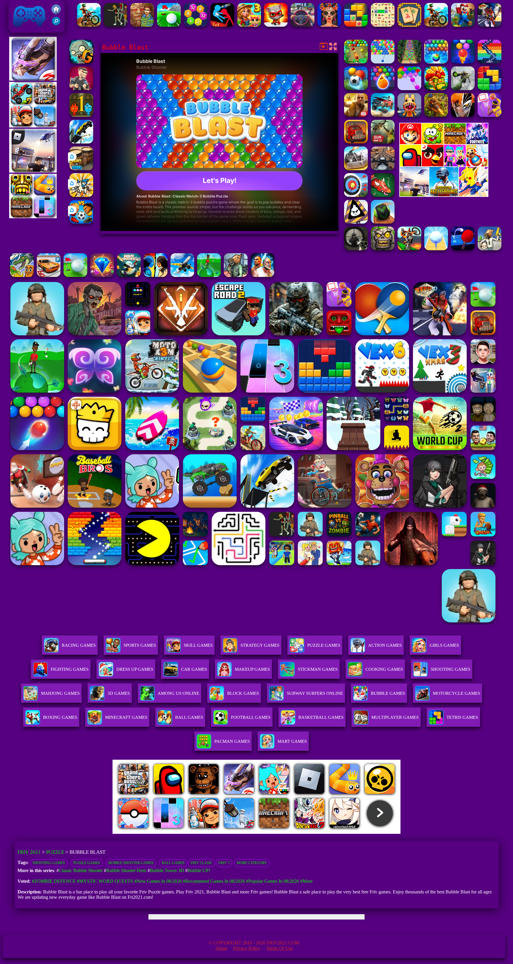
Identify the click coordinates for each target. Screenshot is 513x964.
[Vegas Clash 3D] (489, 25)
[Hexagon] (196, 25)
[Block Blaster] (489, 88)
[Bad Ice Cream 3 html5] (356, 221)
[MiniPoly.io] (81, 88)
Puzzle (55, 852)
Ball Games (173, 863)
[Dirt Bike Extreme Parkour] (436, 25)
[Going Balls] (383, 221)
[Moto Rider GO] (383, 168)
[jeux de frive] (346, 832)
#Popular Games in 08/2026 (272, 881)
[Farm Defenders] (436, 115)
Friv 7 (223, 863)
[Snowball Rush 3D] (436, 248)
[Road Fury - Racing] (383, 115)
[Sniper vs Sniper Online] (356, 248)
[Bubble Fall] (409, 61)
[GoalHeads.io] (81, 221)
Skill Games (198, 645)
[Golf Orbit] (209, 275)
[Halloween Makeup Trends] (329, 25)
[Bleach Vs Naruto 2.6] (463, 115)
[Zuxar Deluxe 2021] (436, 88)
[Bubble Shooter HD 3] (383, 88)
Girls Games (444, 645)
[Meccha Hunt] (115, 25)
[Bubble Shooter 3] (436, 61)
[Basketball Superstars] (489, 115)
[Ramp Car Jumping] (81, 141)
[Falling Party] (463, 25)
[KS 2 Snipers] (463, 88)
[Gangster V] (356, 115)
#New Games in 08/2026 (158, 881)
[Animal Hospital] (409, 115)
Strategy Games (259, 645)
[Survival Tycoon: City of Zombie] (383, 248)
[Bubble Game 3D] (409, 88)
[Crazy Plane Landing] (182, 275)
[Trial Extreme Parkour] (89, 25)
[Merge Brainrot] (22, 275)
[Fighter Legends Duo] (262, 275)
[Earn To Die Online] (356, 141)
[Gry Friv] (33, 79)
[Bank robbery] (236, 275)
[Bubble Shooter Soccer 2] (356, 88)
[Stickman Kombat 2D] (155, 275)
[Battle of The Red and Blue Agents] (222, 25)
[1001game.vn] (239, 832)
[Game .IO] (33, 216)
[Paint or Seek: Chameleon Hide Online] (81, 168)
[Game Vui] (33, 125)
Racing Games (79, 645)
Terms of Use (279, 948)
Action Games (385, 645)
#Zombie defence (54, 881)
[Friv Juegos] (443, 195)
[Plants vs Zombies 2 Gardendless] (81, 61)
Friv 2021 (21, 29)
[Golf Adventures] (169, 25)
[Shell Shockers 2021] (129, 275)
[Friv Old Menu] (443, 165)
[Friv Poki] (443, 142)
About (221, 948)
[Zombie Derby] (356, 168)
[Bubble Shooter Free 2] (463, 61)
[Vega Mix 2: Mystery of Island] (142, 25)
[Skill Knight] (383, 195)
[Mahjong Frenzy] (409, 25)
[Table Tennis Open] (463, 248)
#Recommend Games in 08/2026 (214, 881)
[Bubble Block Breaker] (489, 61)
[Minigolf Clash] (75, 275)
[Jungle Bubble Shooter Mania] (356, 61)
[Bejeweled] (102, 275)
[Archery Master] (356, 195)
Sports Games (140, 645)
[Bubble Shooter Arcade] (383, 61)
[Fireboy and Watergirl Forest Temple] (81, 115)
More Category (252, 863)
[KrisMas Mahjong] (383, 25)
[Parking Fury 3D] (49, 275)
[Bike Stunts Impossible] (409, 248)
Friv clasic (202, 863)
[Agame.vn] (149, 832)
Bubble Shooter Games (130, 863)
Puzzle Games (323, 645)
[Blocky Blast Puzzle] (356, 25)
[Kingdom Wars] (81, 195)
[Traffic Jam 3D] (302, 25)
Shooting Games (49, 863)
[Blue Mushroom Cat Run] (276, 25)
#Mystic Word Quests (105, 881)
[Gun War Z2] (383, 141)
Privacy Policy (246, 948)
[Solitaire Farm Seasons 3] (249, 25)
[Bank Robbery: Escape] (489, 248)
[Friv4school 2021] (56, 12)
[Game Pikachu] (33, 170)
